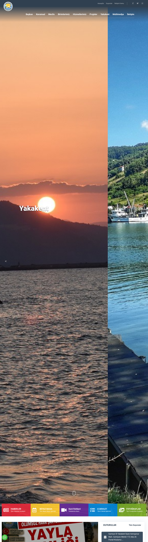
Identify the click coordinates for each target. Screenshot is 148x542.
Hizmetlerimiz (79, 14)
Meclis (51, 14)
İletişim (130, 14)
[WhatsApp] (5, 537)
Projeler (93, 14)
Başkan (29, 14)
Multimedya (118, 14)
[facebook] (133, 3)
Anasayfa (101, 3)
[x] (138, 3)
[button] (6, 261)
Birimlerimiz (64, 14)
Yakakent (105, 14)
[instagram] (142, 3)
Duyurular (109, 3)
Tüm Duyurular (135, 525)
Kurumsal (40, 14)
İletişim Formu (119, 3)
